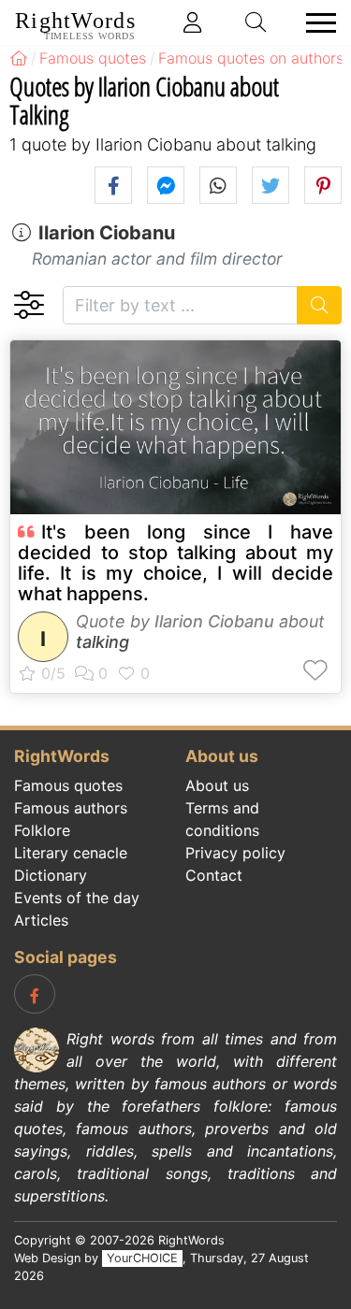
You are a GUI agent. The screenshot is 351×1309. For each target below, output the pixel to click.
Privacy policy (235, 852)
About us (217, 785)
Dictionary (50, 875)
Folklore (42, 830)
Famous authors (70, 807)
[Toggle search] (256, 22)
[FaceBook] (34, 994)
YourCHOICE (142, 1258)
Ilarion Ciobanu (106, 233)
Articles (41, 920)
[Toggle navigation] (315, 22)
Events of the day (76, 897)
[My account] (192, 22)
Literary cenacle (70, 852)
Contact (213, 875)
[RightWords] (18, 58)
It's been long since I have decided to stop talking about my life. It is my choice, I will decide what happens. (175, 563)
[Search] (320, 305)
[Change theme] (28, 305)
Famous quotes (68, 785)
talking (102, 642)
